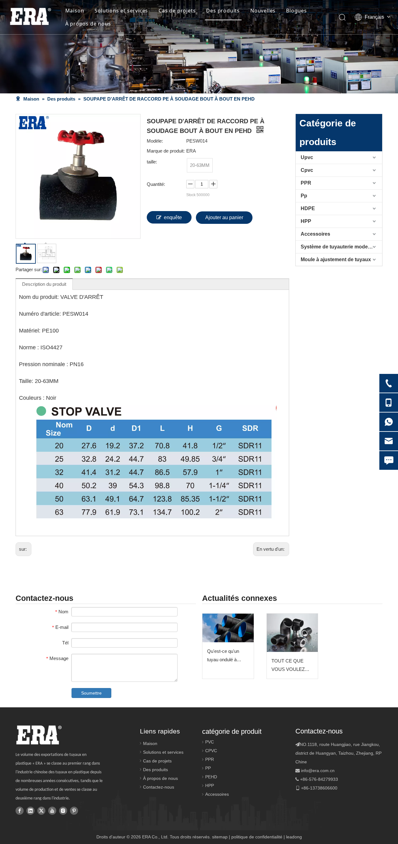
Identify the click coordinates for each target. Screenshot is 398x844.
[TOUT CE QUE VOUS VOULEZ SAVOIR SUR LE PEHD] (292, 633)
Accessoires (315, 234)
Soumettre (91, 693)
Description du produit (44, 284)
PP (208, 768)
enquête (173, 217)
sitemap (220, 836)
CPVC (211, 750)
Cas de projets (177, 10)
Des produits (223, 10)
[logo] (39, 735)
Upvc (307, 157)
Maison (74, 10)
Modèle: (155, 141)
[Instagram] (63, 810)
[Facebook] (20, 810)
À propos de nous (88, 23)
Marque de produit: (166, 150)
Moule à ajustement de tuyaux (336, 259)
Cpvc (307, 170)
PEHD (211, 776)
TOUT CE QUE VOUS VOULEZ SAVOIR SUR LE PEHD (289, 665)
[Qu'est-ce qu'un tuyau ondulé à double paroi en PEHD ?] (228, 628)
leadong (294, 836)
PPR (306, 183)
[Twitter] (41, 810)
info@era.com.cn (318, 770)
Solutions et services (121, 10)
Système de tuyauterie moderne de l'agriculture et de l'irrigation (341, 246)
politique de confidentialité (256, 836)
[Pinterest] (74, 810)
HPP (306, 221)
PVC (209, 741)
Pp (304, 195)
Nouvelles (262, 10)
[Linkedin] (30, 810)
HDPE (308, 208)
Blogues (296, 10)
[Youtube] (52, 810)
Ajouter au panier (224, 217)
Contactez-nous (158, 787)
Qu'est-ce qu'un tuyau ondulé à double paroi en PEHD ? (223, 656)
